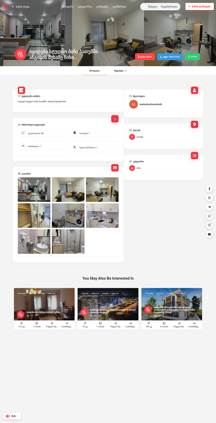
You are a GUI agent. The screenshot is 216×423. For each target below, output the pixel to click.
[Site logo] (5, 6)
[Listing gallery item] (34, 189)
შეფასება (120, 71)
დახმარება (119, 6)
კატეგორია (85, 6)
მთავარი (68, 6)
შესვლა (153, 6)
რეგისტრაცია (169, 6)
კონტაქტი (102, 6)
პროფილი (94, 71)
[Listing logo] (20, 54)
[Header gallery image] (36, 33)
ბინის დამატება (201, 6)
